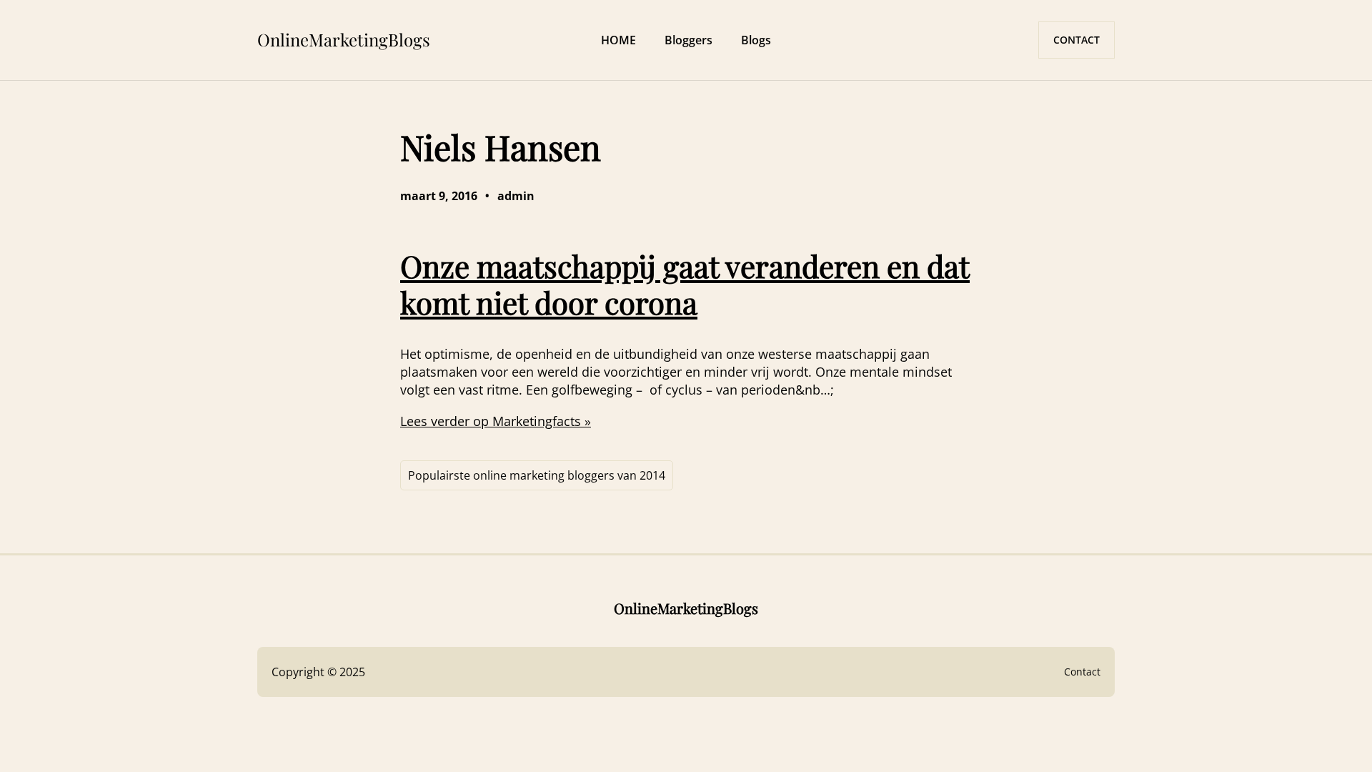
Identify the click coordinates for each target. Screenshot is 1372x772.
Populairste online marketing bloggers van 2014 (536, 475)
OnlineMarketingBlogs (343, 39)
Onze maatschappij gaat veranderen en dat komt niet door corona (685, 284)
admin (516, 196)
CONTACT (1076, 39)
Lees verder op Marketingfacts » (495, 421)
